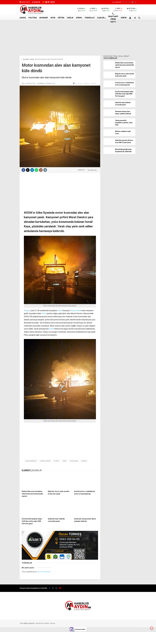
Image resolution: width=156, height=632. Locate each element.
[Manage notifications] (151, 628)
